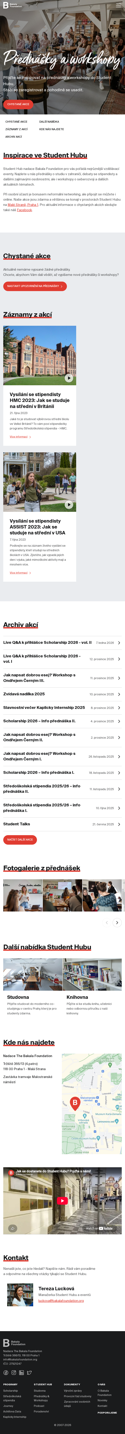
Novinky (102, 1400)
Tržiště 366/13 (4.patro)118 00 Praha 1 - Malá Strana (27, 1063)
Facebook (24, 210)
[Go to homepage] (12, 5)
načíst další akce (20, 840)
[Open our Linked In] (21, 1373)
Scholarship (10, 1391)
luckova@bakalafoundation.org (61, 1301)
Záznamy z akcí (16, 129)
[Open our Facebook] (5, 1373)
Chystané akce (18, 104)
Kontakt (102, 1406)
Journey (8, 1406)
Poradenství (41, 1411)
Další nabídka (49, 122)
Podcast (39, 1406)
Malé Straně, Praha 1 (23, 205)
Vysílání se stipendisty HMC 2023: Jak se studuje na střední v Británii (39, 400)
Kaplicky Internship (14, 1417)
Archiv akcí (13, 137)
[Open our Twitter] (29, 1373)
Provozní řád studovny (77, 1396)
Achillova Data (12, 1411)
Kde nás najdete (51, 129)
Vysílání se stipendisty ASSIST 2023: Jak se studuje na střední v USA (37, 527)
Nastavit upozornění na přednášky (33, 286)
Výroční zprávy (73, 1391)
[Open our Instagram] (13, 1373)
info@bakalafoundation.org (20, 1359)
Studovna (40, 1391)
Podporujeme (107, 1413)
